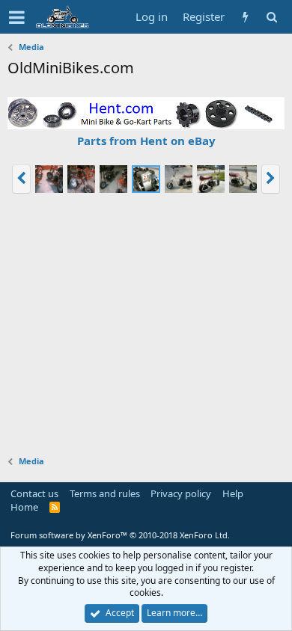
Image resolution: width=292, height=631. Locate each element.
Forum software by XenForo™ (120, 535)
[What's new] (245, 17)
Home (24, 507)
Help (232, 493)
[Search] (271, 17)
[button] (17, 17)
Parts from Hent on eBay (146, 140)
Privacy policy (180, 493)
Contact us (34, 493)
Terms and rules (105, 493)
